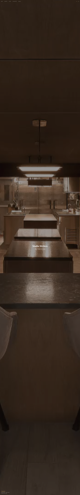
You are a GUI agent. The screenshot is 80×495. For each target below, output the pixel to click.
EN (76, 1)
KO (78, 1)
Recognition (15, 1)
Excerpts (5, 1)
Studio (10, 1)
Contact (19, 1)
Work (2, 1)
